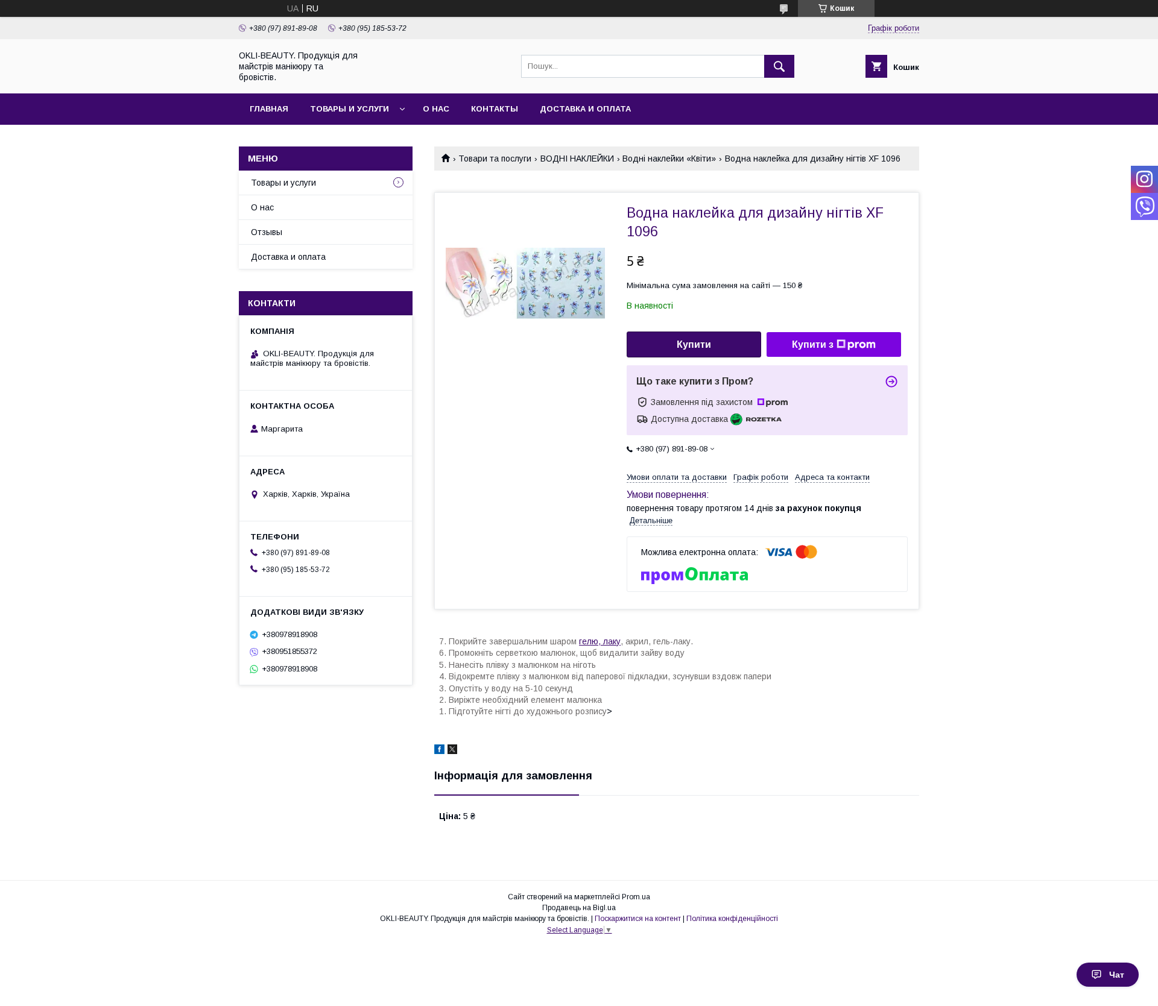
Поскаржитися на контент (638, 918)
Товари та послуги (494, 158)
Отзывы (266, 232)
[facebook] (439, 751)
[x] (452, 751)
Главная (269, 108)
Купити (694, 344)
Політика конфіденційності (732, 918)
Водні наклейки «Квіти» (669, 158)
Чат (1116, 974)
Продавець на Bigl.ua (579, 908)
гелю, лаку (600, 641)
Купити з (813, 344)
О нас (436, 108)
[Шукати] (779, 66)
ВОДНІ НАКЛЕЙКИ (577, 158)
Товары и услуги (349, 108)
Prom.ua (636, 897)
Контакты (494, 108)
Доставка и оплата (585, 108)
